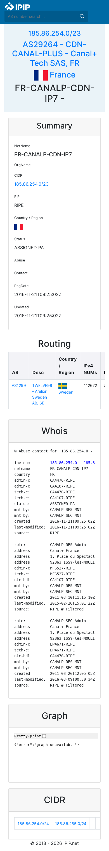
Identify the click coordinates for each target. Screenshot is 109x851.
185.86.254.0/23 (54, 33)
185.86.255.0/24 (70, 823)
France (61, 74)
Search (82, 16)
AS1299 (19, 385)
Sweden (65, 392)
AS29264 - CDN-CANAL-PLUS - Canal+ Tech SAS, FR (54, 54)
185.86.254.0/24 (33, 823)
